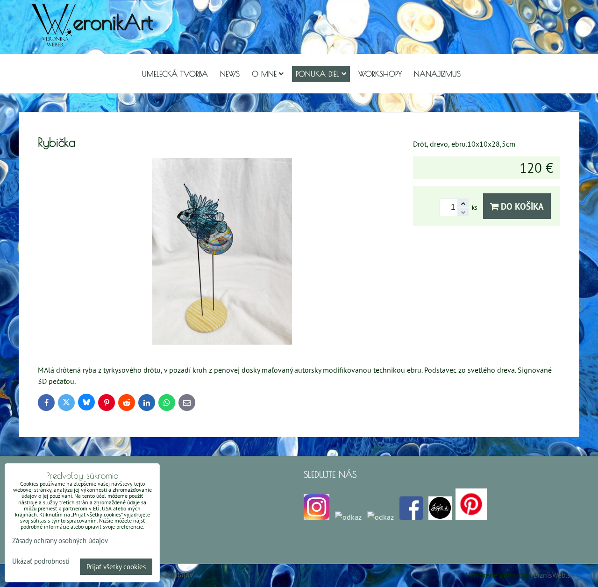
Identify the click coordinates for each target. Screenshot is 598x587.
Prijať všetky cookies (116, 566)
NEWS (230, 74)
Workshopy (380, 74)
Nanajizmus (437, 74)
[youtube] (380, 517)
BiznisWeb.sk (554, 575)
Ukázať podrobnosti (41, 562)
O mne (264, 74)
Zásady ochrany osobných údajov (60, 540)
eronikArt (113, 22)
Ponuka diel (317, 74)
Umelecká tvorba (175, 74)
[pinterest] (471, 517)
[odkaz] (348, 517)
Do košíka (521, 206)
